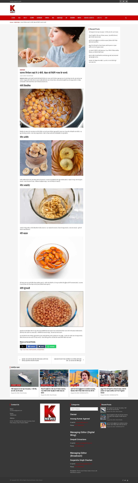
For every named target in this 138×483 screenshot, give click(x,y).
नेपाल (48, 385)
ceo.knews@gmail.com (82, 422)
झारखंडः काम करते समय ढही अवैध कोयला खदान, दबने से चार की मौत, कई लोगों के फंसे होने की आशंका (35, 359)
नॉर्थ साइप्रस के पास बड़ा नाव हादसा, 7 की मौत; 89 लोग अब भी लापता (103, 32)
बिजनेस (79, 18)
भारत (19, 18)
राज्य (25, 18)
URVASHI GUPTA (84, 393)
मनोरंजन (47, 18)
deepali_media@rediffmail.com (84, 443)
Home (13, 18)
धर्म (66, 18)
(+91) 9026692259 (79, 446)
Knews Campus (89, 18)
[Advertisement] (98, 8)
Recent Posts (106, 405)
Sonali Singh (30, 75)
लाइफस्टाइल (59, 18)
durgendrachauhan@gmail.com (84, 464)
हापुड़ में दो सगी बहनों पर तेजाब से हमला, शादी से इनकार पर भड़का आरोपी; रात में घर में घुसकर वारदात (113, 391)
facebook (32, 346)
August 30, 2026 (15, 393)
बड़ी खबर (18, 385)
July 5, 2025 (23, 75)
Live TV (99, 18)
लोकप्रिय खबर (15, 367)
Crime (102, 385)
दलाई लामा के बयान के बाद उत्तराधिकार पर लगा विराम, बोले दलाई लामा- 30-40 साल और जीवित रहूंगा (67, 359)
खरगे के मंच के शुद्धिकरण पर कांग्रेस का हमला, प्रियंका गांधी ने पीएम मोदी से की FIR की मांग (83, 390)
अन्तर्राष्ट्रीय (39, 18)
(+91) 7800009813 (79, 466)
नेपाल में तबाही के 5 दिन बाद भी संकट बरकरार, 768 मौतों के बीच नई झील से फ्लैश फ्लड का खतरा (53, 391)
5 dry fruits (25, 349)
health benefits (32, 349)
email (42, 346)
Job (106, 18)
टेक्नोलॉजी (72, 18)
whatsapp (52, 346)
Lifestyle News (40, 349)
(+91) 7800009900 (79, 425)
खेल (53, 18)
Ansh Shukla (23, 393)
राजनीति (32, 18)
